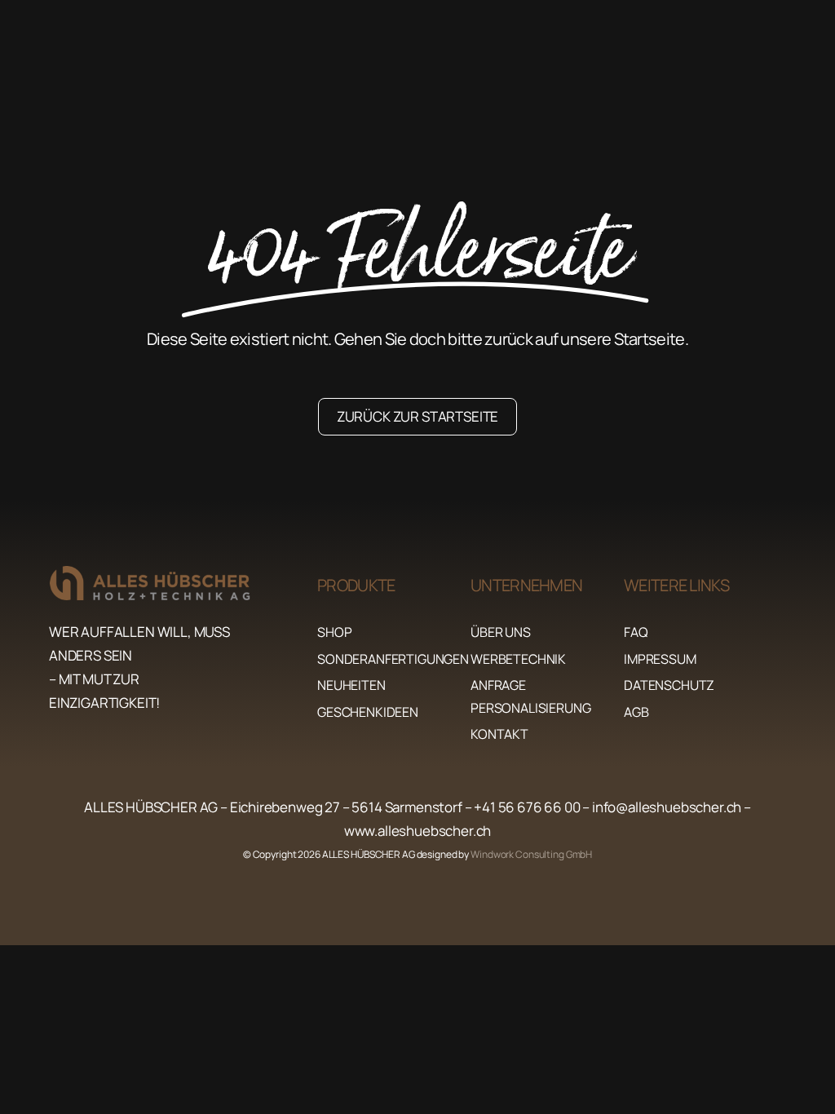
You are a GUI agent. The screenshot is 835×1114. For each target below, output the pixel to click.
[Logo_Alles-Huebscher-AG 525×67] (165, 573)
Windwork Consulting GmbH (531, 854)
